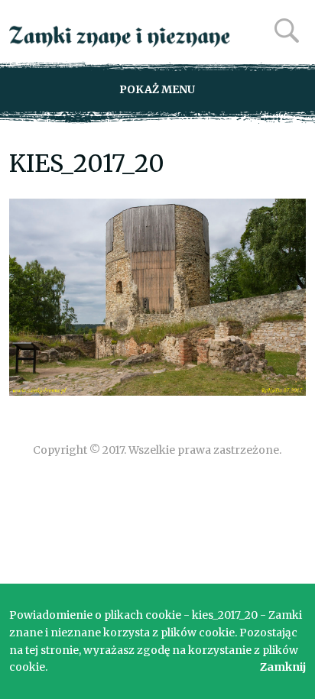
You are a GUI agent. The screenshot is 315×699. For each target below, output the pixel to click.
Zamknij (283, 667)
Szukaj (287, 30)
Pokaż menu (157, 89)
